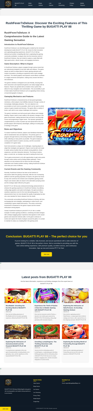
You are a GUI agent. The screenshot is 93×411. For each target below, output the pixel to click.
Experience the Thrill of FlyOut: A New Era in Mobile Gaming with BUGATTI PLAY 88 (46, 308)
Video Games (30, 4)
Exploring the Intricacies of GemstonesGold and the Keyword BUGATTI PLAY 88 (16, 344)
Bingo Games (41, 4)
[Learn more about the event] (46, 11)
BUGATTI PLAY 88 (19, 4)
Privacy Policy (72, 4)
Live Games (51, 4)
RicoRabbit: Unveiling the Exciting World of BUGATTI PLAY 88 (16, 308)
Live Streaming (61, 4)
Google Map (36, 401)
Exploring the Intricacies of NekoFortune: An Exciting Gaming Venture (73, 308)
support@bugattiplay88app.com (72, 383)
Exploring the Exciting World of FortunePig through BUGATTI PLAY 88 (74, 344)
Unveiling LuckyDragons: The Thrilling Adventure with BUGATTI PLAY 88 (46, 344)
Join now (46, 254)
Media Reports (82, 4)
